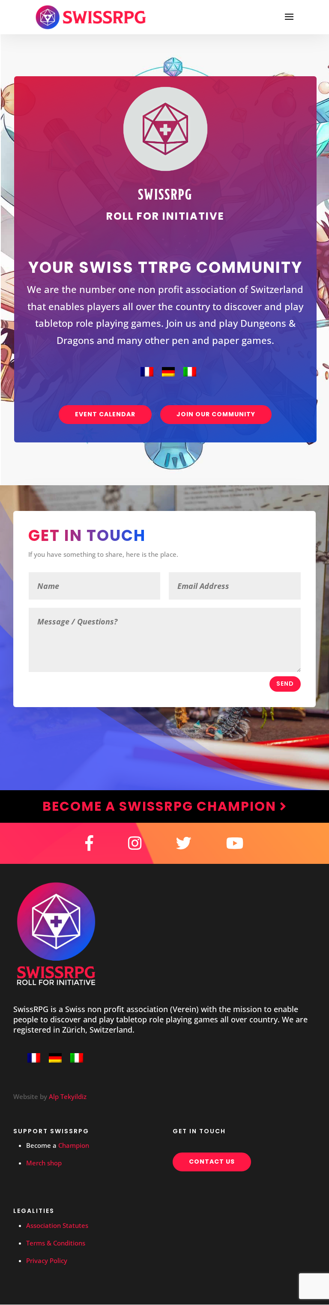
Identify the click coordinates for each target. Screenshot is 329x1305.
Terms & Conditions (55, 1243)
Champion (73, 1145)
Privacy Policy (46, 1260)
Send (285, 683)
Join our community (215, 414)
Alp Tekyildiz (68, 1096)
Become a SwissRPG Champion (161, 806)
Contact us (212, 1161)
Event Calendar (105, 414)
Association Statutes (57, 1225)
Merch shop (44, 1163)
